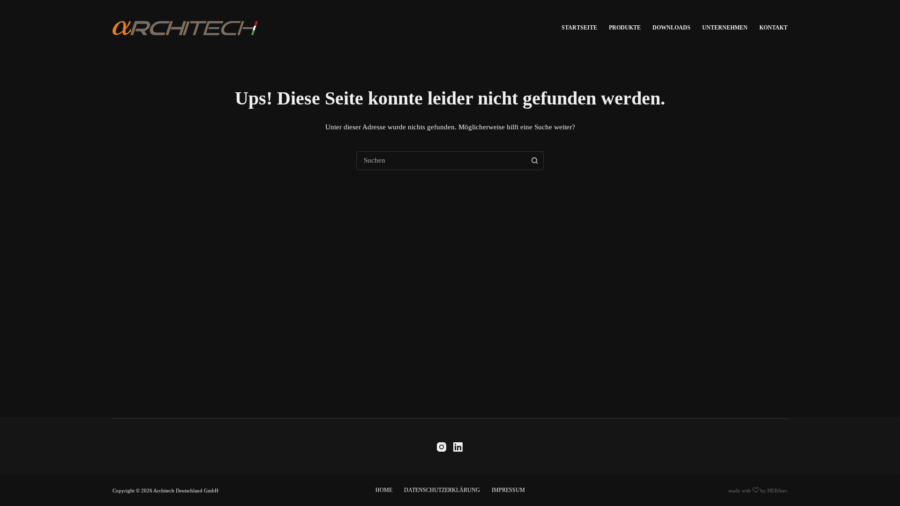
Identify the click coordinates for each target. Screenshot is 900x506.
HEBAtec (777, 490)
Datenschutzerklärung (442, 490)
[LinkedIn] (458, 447)
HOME (383, 490)
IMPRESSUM (508, 490)
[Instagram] (441, 447)
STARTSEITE (579, 27)
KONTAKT (773, 27)
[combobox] (441, 160)
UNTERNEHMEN (725, 27)
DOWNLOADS (671, 27)
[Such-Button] (534, 161)
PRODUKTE (625, 27)
